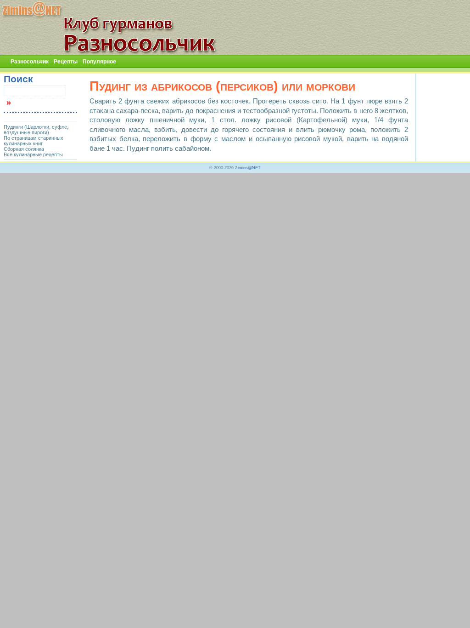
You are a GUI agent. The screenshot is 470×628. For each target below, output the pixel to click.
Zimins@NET (248, 168)
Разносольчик (30, 61)
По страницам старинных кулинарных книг (33, 140)
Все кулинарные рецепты (33, 154)
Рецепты (66, 61)
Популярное (99, 61)
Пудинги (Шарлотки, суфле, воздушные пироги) (36, 129)
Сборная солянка (24, 149)
